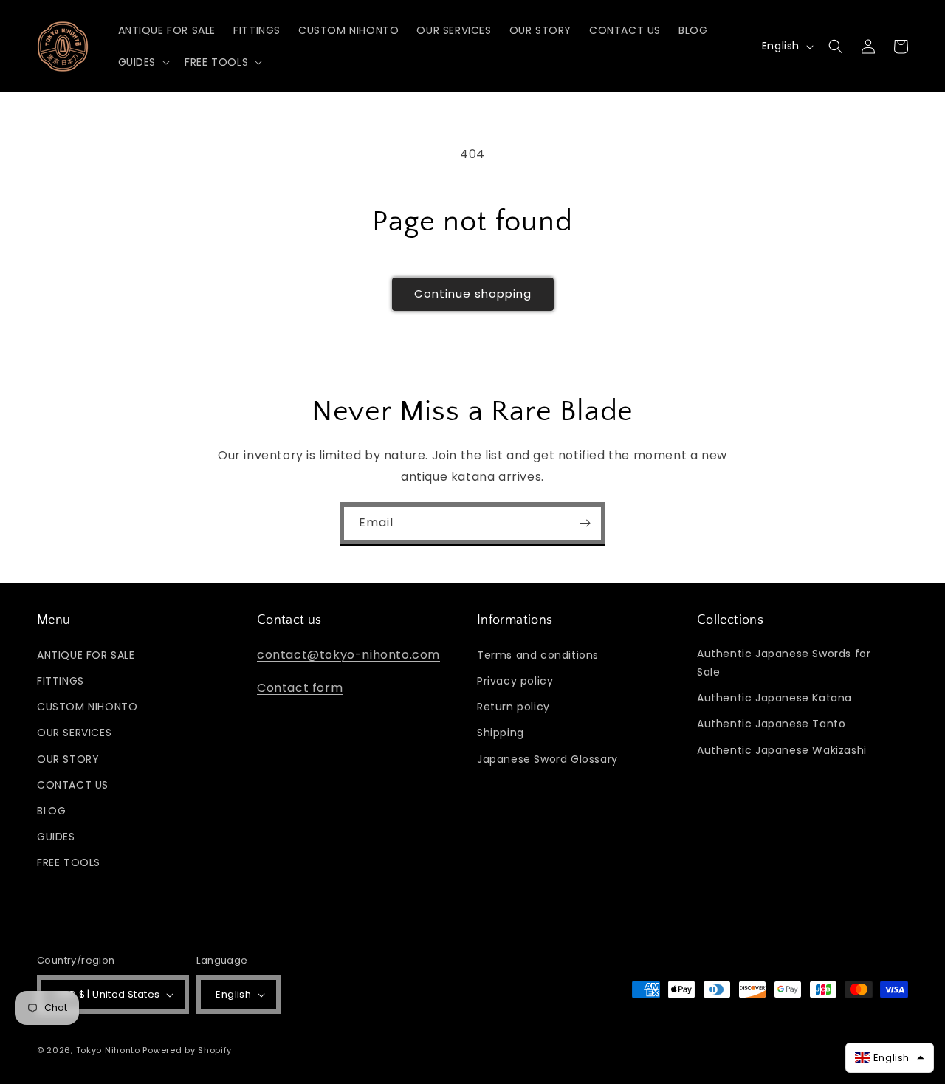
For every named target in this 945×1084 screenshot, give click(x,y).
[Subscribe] (584, 523)
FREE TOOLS (68, 862)
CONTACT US (73, 785)
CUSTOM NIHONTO (87, 706)
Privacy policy (515, 680)
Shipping (500, 732)
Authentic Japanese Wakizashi (782, 750)
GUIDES (56, 836)
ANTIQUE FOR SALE (86, 655)
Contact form (300, 687)
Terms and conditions (538, 655)
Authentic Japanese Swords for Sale (783, 662)
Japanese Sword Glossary (547, 759)
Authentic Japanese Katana (774, 697)
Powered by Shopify (187, 1050)
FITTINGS (60, 680)
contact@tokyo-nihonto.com (348, 654)
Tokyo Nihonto (108, 1050)
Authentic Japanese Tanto (771, 723)
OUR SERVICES (74, 732)
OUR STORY (68, 759)
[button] (142, 62)
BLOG (51, 810)
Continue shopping (473, 293)
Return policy (513, 706)
